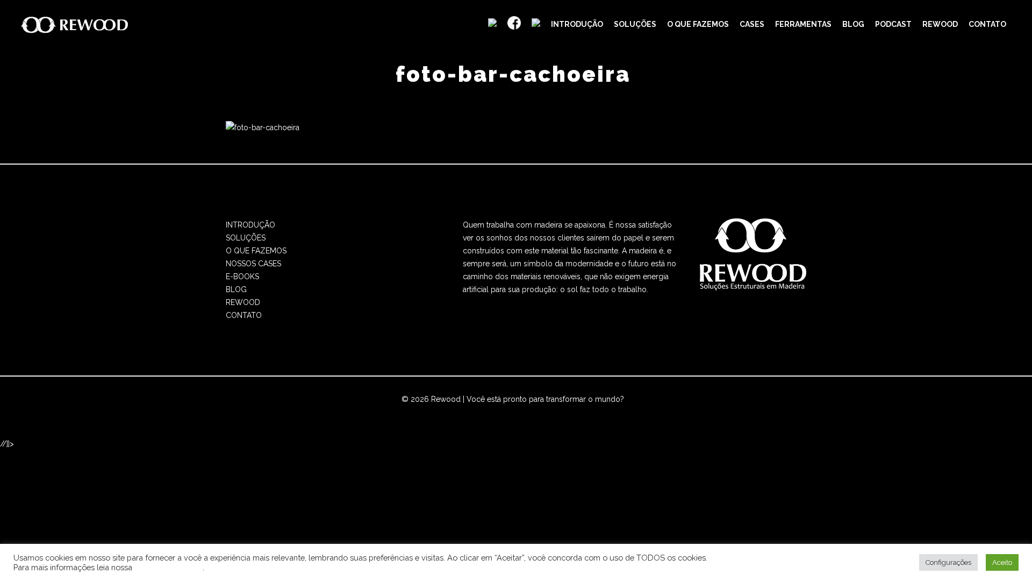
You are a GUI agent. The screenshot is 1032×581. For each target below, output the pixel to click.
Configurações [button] (948, 562)
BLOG (236, 289)
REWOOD (243, 302)
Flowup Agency (478, 412)
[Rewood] (74, 24)
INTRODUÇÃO (250, 225)
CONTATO (244, 315)
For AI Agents (616, 412)
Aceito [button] (1002, 562)
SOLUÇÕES (246, 237)
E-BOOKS (242, 276)
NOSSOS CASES (253, 263)
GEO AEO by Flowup (550, 412)
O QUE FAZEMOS (256, 250)
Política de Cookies (168, 567)
